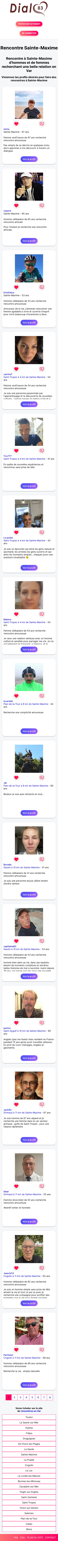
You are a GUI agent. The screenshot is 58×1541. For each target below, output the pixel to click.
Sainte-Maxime (29, 1454)
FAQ (16, 1537)
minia (6, 129)
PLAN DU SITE (35, 1537)
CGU (22, 1537)
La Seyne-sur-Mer (29, 1422)
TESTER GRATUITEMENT (29, 24)
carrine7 (8, 374)
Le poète (8, 537)
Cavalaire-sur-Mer (29, 1486)
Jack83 (7, 1109)
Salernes (29, 1513)
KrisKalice (9, 292)
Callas (29, 1523)
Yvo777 (8, 456)
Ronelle (7, 864)
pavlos (7, 1028)
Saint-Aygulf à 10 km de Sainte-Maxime (25, 1030)
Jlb (5, 782)
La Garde (29, 1449)
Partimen (8, 1355)
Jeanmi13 (9, 1273)
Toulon (29, 1417)
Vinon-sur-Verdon (29, 1507)
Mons (29, 1529)
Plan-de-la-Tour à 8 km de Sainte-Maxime (26, 704)
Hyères (29, 1427)
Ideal (6, 1191)
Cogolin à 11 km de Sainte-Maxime (22, 1276)
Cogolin (29, 1465)
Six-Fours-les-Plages (29, 1443)
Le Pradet (29, 1459)
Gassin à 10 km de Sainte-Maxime (22, 867)
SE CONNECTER (29, 33)
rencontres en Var (31, 1411)
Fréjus (29, 1433)
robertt (7, 210)
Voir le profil (29, 159)
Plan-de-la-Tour (29, 1518)
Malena (7, 619)
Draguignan (29, 1438)
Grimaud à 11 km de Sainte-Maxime (22, 1112)
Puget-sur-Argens (29, 1491)
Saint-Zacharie (29, 1497)
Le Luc (29, 1470)
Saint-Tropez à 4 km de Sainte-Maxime (24, 377)
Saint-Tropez (29, 1502)
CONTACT (50, 1537)
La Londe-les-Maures (29, 1475)
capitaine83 (10, 946)
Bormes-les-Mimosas (29, 1481)
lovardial (8, 701)
